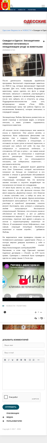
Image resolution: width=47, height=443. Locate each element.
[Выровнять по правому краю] (25, 360)
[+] (35, 312)
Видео (40, 15)
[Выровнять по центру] (21, 360)
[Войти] (11, 6)
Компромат (30, 15)
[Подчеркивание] (12, 360)
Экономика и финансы (14, 12)
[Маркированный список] (30, 360)
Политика (32, 9)
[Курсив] (9, 360)
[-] (41, 312)
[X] (5, 312)
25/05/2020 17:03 (9, 50)
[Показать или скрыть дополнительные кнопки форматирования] (38, 360)
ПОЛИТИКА (21, 306)
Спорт (27, 12)
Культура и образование (14, 15)
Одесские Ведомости (11, 30)
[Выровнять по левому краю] (17, 360)
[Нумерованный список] (33, 360)
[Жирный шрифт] (5, 360)
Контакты (15, 18)
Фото (7, 18)
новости (21, 9)
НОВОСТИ (26, 30)
